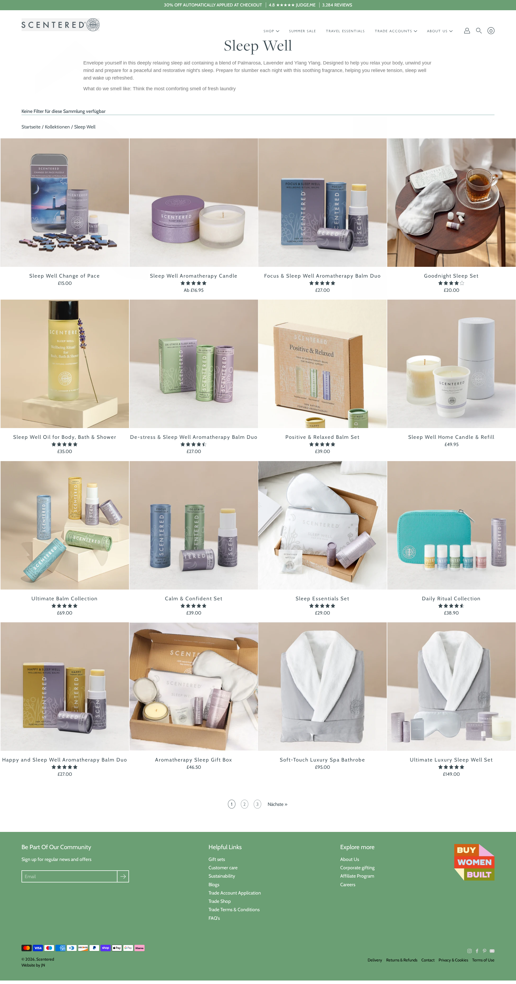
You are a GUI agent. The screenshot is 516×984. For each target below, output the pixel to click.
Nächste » (277, 804)
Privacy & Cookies (453, 960)
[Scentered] (60, 24)
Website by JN (33, 965)
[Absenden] (123, 876)
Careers (347, 884)
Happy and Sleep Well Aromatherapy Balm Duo (64, 759)
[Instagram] (469, 951)
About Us (349, 859)
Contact (428, 960)
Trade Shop (220, 901)
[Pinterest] (484, 951)
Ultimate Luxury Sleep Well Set (451, 759)
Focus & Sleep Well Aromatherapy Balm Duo (322, 276)
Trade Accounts (393, 31)
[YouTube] (492, 951)
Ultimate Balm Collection (64, 598)
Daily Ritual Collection (451, 598)
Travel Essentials (345, 31)
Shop (269, 31)
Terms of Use (483, 960)
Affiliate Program (357, 876)
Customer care (223, 867)
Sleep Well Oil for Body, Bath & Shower (64, 437)
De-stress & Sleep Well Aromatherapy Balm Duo (193, 437)
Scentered (45, 959)
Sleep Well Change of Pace (64, 276)
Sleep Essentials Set (322, 598)
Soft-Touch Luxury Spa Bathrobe (322, 759)
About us (437, 31)
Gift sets (217, 859)
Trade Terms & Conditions (234, 909)
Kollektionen (57, 127)
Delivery (375, 960)
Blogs (214, 884)
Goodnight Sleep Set (451, 276)
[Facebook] (477, 951)
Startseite (31, 127)
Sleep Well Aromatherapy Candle (193, 276)
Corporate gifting (357, 867)
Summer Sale (302, 31)
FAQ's (214, 918)
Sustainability (222, 876)
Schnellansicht (65, 202)
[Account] (467, 30)
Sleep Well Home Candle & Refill (451, 437)
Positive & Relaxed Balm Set (322, 437)
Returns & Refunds (401, 960)
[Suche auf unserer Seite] (479, 30)
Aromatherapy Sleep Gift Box (193, 759)
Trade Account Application (235, 893)
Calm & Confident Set (193, 598)
